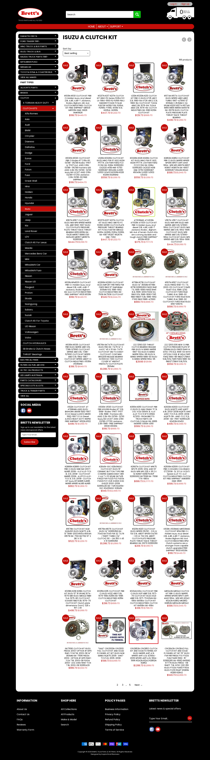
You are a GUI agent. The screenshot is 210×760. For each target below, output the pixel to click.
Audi (27, 124)
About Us (22, 709)
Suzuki (28, 315)
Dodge (28, 152)
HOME (91, 26)
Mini (27, 259)
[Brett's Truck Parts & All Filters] (30, 14)
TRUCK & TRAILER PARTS (32, 391)
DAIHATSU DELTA (30, 37)
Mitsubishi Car (32, 264)
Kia (26, 225)
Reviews (21, 724)
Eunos (28, 158)
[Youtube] (29, 410)
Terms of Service (114, 729)
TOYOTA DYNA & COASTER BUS (36, 73)
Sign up (185, 4)
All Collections (69, 709)
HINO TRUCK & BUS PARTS (33, 47)
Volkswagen (31, 332)
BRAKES (30, 93)
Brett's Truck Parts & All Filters (104, 752)
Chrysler (29, 136)
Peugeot (29, 287)
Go (189, 718)
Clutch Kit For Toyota (37, 320)
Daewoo (29, 141)
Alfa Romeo (31, 113)
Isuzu (27, 209)
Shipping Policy (113, 724)
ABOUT (103, 26)
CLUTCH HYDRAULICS (34, 343)
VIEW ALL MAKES (28, 77)
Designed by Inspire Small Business (105, 754)
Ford (27, 164)
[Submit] (137, 14)
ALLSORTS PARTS (30, 88)
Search (65, 724)
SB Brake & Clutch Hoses (36, 348)
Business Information (116, 709)
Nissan (28, 276)
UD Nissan (30, 326)
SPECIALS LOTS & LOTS (31, 386)
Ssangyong (31, 304)
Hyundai (29, 203)
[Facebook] (23, 410)
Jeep (28, 220)
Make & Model (69, 719)
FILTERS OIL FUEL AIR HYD (32, 365)
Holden (29, 192)
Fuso (27, 175)
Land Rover (31, 231)
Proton (29, 292)
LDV (27, 236)
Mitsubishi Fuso (33, 270)
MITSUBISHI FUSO (30, 62)
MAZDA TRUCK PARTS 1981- (34, 57)
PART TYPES (27, 82)
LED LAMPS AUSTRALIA (31, 376)
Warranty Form (25, 729)
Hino (27, 186)
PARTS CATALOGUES (30, 381)
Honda (28, 197)
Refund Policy (112, 719)
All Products (67, 714)
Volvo (28, 337)
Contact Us (23, 714)
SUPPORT (116, 26)
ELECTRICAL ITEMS (30, 360)
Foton (28, 169)
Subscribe (29, 442)
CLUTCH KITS (33, 109)
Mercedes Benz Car (36, 253)
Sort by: (67, 48)
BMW (28, 130)
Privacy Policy (112, 714)
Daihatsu (30, 147)
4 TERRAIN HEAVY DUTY (36, 103)
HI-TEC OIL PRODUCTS (31, 371)
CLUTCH (30, 98)
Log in (173, 4)
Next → (139, 685)
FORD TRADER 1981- (30, 42)
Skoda (28, 298)
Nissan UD (30, 281)
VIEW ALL (24, 395)
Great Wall (31, 180)
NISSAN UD (30, 67)
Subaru (29, 309)
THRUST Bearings (32, 354)
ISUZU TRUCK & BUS (30, 52)
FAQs (20, 719)
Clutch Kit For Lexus (36, 242)
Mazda (28, 248)
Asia (27, 119)
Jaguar (29, 214)
